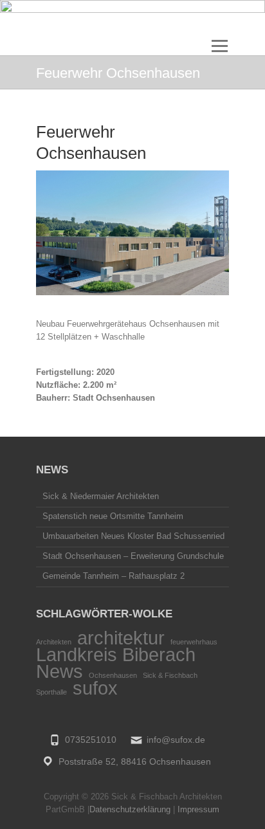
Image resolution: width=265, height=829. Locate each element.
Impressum (198, 809)
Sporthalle (51, 692)
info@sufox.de (176, 739)
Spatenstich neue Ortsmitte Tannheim (112, 516)
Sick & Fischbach (170, 675)
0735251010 (90, 739)
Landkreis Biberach (116, 654)
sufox (95, 687)
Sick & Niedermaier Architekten (100, 496)
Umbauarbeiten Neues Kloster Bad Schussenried (133, 536)
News (59, 671)
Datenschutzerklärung (129, 809)
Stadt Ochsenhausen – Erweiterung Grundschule (133, 556)
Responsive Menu (219, 46)
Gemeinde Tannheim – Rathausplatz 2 (113, 576)
